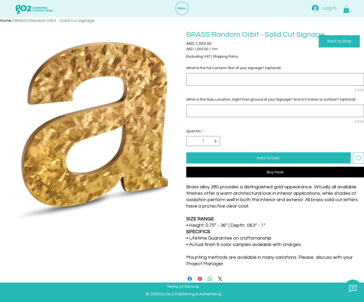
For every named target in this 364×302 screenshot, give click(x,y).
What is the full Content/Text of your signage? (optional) (233, 68)
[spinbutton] (203, 141)
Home (5, 20)
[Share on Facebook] (190, 279)
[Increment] (216, 141)
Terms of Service (183, 286)
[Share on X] (220, 279)
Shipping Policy (225, 56)
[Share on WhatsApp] (210, 279)
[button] (346, 9)
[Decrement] (190, 141)
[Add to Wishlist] (358, 158)
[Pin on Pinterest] (200, 279)
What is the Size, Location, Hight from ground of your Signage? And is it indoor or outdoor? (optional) (270, 99)
